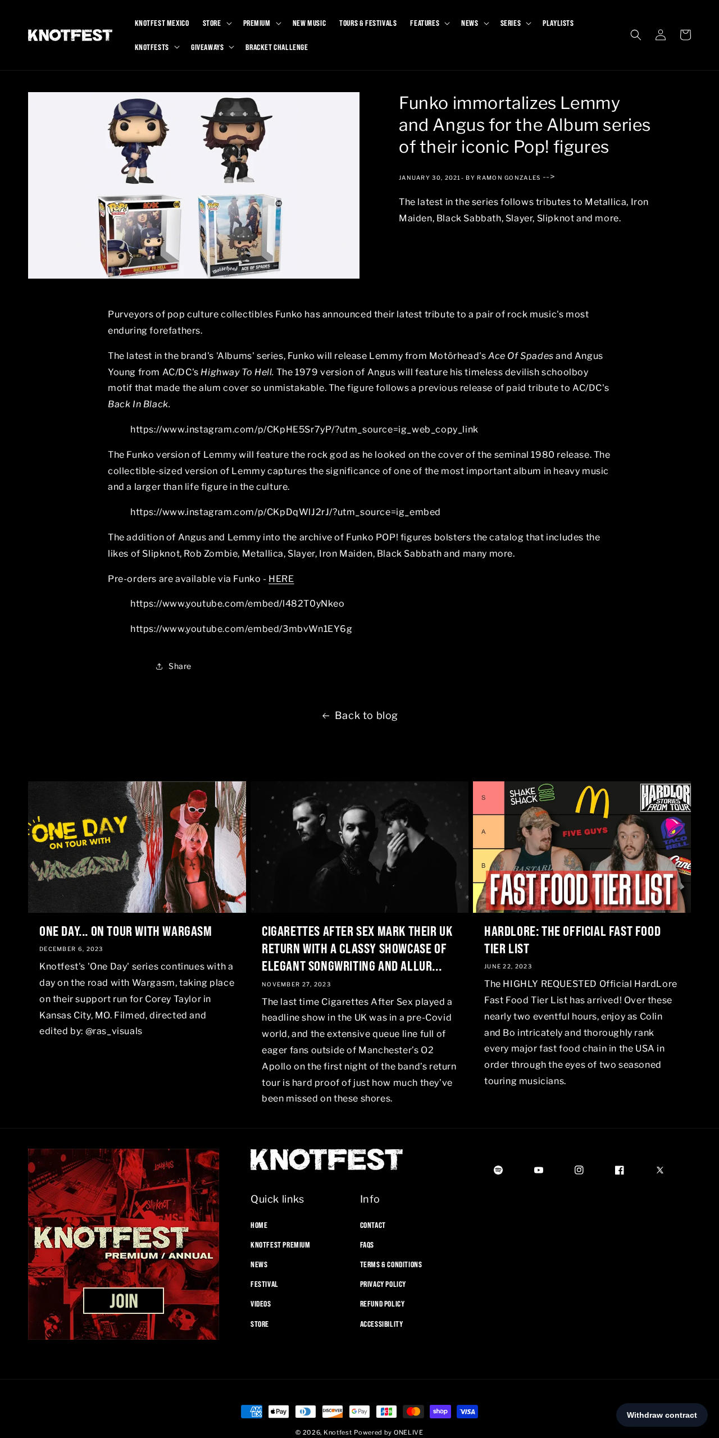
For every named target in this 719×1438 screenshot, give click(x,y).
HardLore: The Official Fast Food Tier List (572, 938)
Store (260, 1323)
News (259, 1263)
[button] (216, 23)
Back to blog (366, 715)
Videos (261, 1303)
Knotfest (338, 1432)
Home (259, 1224)
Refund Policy (382, 1303)
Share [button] (180, 666)
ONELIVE (409, 1432)
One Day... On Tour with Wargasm (125, 930)
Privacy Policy (383, 1284)
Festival (265, 1284)
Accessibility (381, 1323)
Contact (373, 1224)
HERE (281, 578)
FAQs (367, 1244)
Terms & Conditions (391, 1263)
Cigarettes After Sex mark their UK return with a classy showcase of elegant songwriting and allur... (357, 947)
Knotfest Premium (281, 1244)
